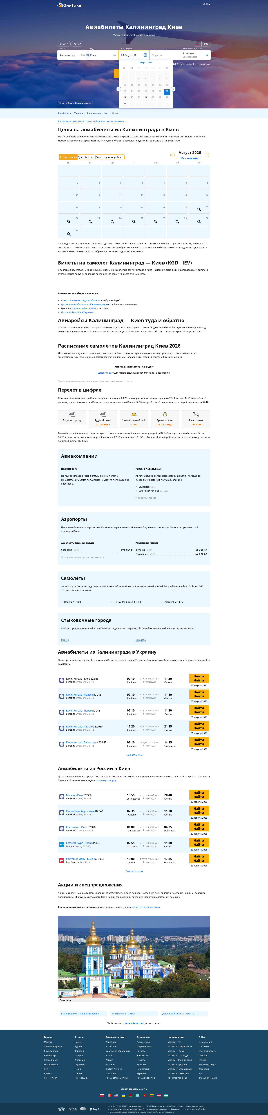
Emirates (110, 1064)
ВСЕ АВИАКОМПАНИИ (117, 1077)
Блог (201, 1073)
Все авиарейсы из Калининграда (80, 1013)
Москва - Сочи (175, 1041)
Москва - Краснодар (178, 1055)
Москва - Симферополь (180, 1046)
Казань (48, 1073)
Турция (79, 1046)
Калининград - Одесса (79, 694)
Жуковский (142, 1055)
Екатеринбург (51, 1064)
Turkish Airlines (114, 1068)
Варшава (141, 639)
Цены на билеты (95, 121)
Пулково (141, 1059)
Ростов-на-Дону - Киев (80, 859)
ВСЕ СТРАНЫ (81, 1077)
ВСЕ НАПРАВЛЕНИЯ (178, 1077)
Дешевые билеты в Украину (77, 312)
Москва (48, 1041)
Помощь (203, 1055)
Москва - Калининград (180, 1059)
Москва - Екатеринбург (180, 1068)
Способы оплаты (207, 1050)
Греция (79, 1073)
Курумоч (141, 1073)
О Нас (206, 4)
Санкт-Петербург (53, 1046)
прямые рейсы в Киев (83, 308)
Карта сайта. (197, 1109)
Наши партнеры (207, 1064)
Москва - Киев (75, 795)
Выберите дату (106, 372)
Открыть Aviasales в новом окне (194, 64)
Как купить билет (208, 1077)
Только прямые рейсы (108, 157)
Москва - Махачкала (178, 1073)
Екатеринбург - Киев (78, 843)
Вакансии (204, 1068)
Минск (65, 639)
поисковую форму (106, 780)
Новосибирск (51, 1059)
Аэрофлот (111, 1041)
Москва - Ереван (176, 1050)
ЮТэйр (109, 1055)
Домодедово (143, 1041)
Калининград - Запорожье (82, 742)
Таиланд (79, 1050)
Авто (76, 43)
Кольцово (142, 1064)
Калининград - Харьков (80, 726)
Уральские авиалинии (118, 1050)
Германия (80, 1064)
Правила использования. (180, 1109)
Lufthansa (111, 1073)
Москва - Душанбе (177, 1064)
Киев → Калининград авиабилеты (80, 300)
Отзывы (203, 1059)
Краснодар (50, 1055)
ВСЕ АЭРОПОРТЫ (146, 1077)
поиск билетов (134, 1023)
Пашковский (143, 1068)
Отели (63, 43)
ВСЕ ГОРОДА (50, 1077)
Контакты (204, 1046)
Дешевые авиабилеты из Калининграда (84, 304)
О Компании (205, 1041)
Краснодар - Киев (77, 827)
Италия (79, 1055)
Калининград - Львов (79, 710)
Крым (78, 1041)
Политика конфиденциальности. (156, 1109)
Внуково (141, 1050)
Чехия (78, 1068)
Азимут (109, 1059)
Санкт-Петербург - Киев (80, 811)
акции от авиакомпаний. (146, 906)
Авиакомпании (115, 121)
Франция (80, 1059)
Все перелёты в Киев (123, 1013)
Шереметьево (144, 1046)
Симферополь (51, 1050)
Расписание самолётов (71, 121)
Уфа (46, 1068)
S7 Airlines (111, 1046)
